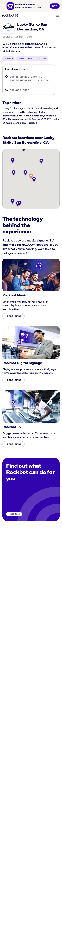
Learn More (13, 316)
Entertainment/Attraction (32, 58)
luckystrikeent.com (17, 36)
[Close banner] (3, 6)
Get (54, 6)
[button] (31, 176)
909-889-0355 (19, 90)
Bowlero (9, 58)
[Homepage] (10, 15)
